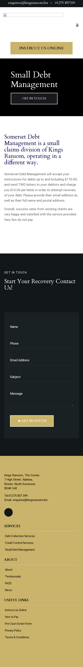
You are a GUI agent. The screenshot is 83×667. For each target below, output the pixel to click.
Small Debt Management (20, 549)
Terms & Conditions (17, 637)
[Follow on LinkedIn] (8, 512)
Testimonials (13, 576)
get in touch (34, 98)
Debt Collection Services (20, 536)
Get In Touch (34, 421)
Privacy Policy (13, 630)
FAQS (8, 583)
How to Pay (11, 616)
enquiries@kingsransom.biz (30, 500)
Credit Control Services (19, 542)
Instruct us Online (16, 610)
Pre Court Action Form (18, 623)
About (8, 569)
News (8, 590)
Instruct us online (41, 48)
